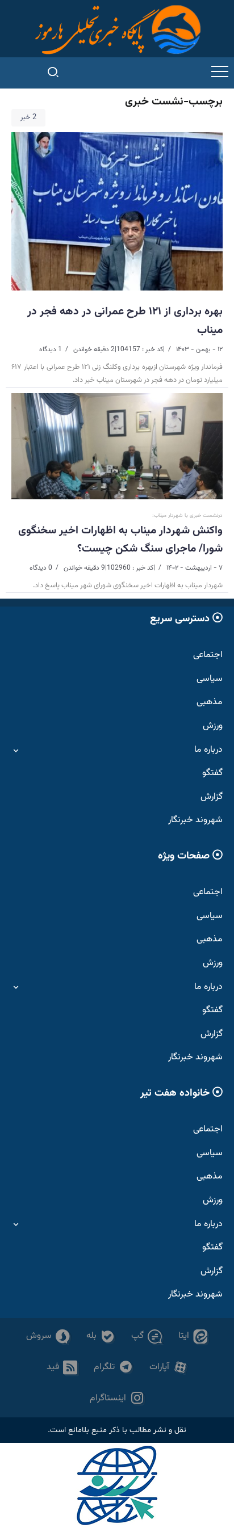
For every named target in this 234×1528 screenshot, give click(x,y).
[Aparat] (168, 1367)
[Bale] (100, 1336)
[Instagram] (117, 1399)
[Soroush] (48, 1336)
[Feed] (62, 1367)
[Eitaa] (193, 1336)
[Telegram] (114, 1367)
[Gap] (147, 1336)
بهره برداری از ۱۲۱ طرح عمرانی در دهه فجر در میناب (125, 320)
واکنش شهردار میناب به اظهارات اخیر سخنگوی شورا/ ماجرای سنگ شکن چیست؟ (120, 539)
